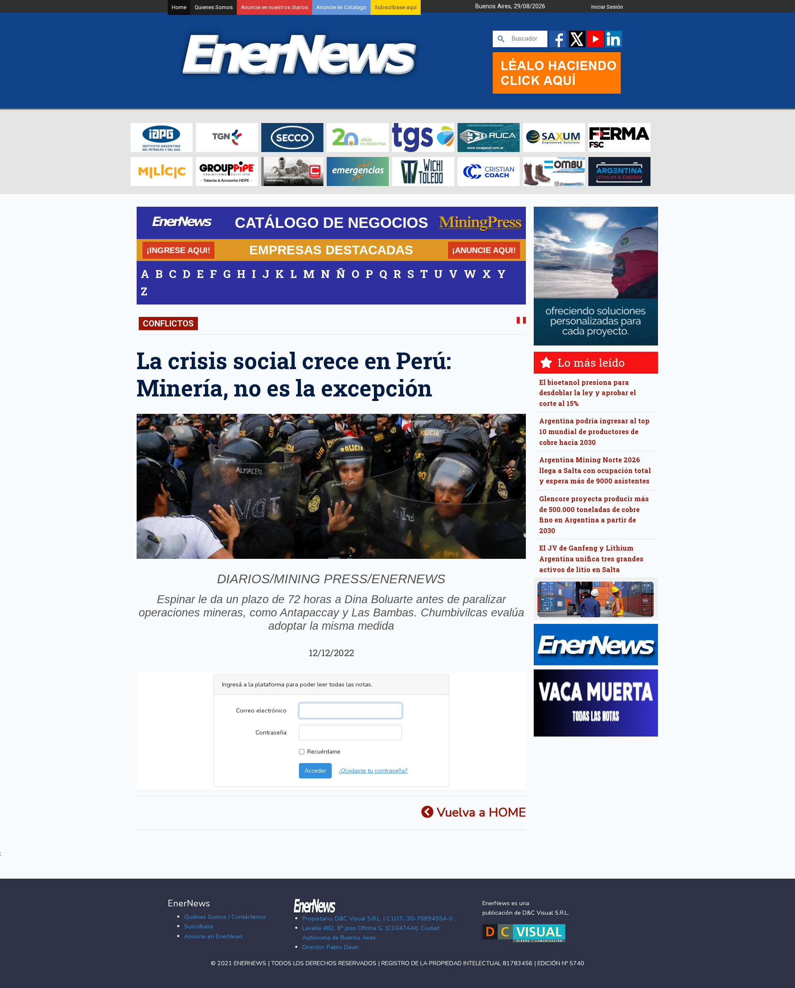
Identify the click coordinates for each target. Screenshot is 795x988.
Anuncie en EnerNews (213, 936)
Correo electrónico (261, 710)
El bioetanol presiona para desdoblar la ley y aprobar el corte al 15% (587, 393)
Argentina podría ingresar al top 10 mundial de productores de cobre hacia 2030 (594, 431)
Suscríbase (198, 926)
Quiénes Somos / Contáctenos (225, 917)
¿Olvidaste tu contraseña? (373, 770)
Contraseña (271, 732)
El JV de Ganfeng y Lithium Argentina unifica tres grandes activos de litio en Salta (591, 558)
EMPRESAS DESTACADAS (331, 250)
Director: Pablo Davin (330, 947)
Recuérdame (323, 751)
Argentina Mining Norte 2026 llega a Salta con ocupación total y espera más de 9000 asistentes (595, 470)
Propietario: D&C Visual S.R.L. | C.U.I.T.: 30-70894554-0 (377, 918)
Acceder (315, 770)
